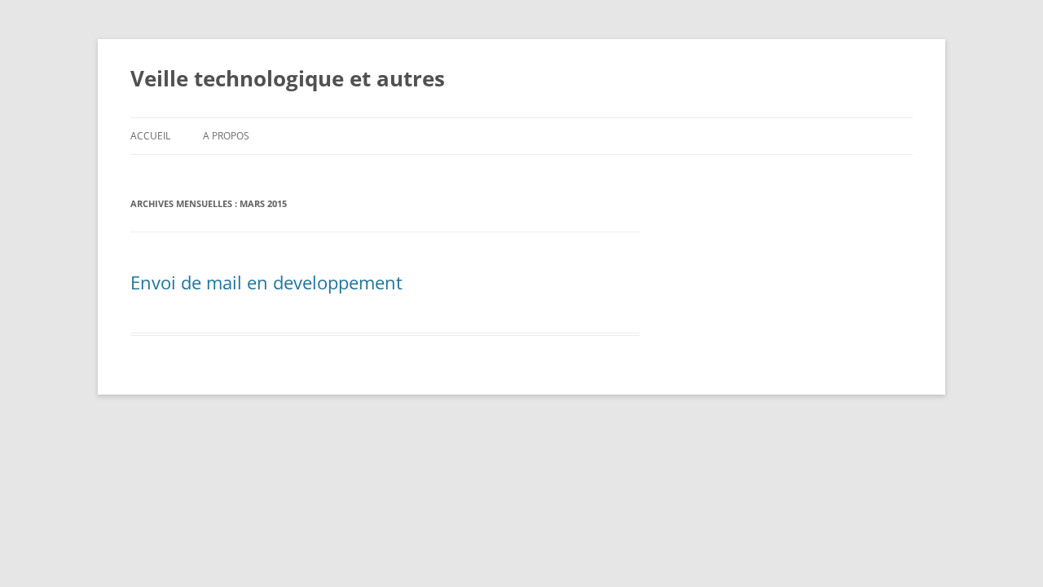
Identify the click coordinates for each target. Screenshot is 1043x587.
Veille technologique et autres (287, 78)
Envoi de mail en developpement (266, 282)
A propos (226, 136)
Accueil (150, 136)
